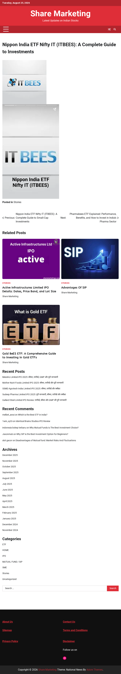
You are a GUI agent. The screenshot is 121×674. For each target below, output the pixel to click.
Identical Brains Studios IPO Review (33, 421)
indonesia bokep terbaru (14, 427)
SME (4, 567)
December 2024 (10, 524)
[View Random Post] (109, 29)
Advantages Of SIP (74, 287)
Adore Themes (94, 669)
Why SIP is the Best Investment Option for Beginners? (42, 434)
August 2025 (8, 478)
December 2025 (10, 455)
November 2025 (10, 461)
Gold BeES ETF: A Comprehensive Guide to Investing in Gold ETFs (29, 355)
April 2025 (7, 501)
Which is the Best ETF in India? (32, 414)
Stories (17, 202)
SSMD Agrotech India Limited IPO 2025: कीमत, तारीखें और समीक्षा (31, 388)
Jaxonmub (7, 434)
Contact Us (69, 621)
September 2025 (10, 472)
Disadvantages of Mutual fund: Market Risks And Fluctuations (46, 440)
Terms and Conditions (75, 630)
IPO (4, 556)
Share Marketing (60, 13)
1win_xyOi (7, 421)
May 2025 (7, 495)
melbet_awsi (8, 414)
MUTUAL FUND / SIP (12, 562)
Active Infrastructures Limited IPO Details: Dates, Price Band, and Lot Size (29, 289)
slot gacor (7, 440)
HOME (5, 550)
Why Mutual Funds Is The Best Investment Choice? (54, 427)
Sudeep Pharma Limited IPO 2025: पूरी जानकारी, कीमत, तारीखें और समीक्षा (34, 394)
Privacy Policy (10, 641)
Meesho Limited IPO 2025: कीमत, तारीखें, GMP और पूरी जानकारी (30, 377)
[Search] (114, 29)
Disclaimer (69, 641)
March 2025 (8, 507)
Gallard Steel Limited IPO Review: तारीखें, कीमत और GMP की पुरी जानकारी (34, 400)
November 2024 (10, 530)
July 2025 (7, 484)
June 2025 (7, 489)
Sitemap (7, 630)
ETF (4, 544)
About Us (7, 621)
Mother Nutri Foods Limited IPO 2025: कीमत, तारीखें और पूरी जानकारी (32, 382)
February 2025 (9, 512)
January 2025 (9, 518)
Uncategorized (9, 579)
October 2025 (9, 466)
